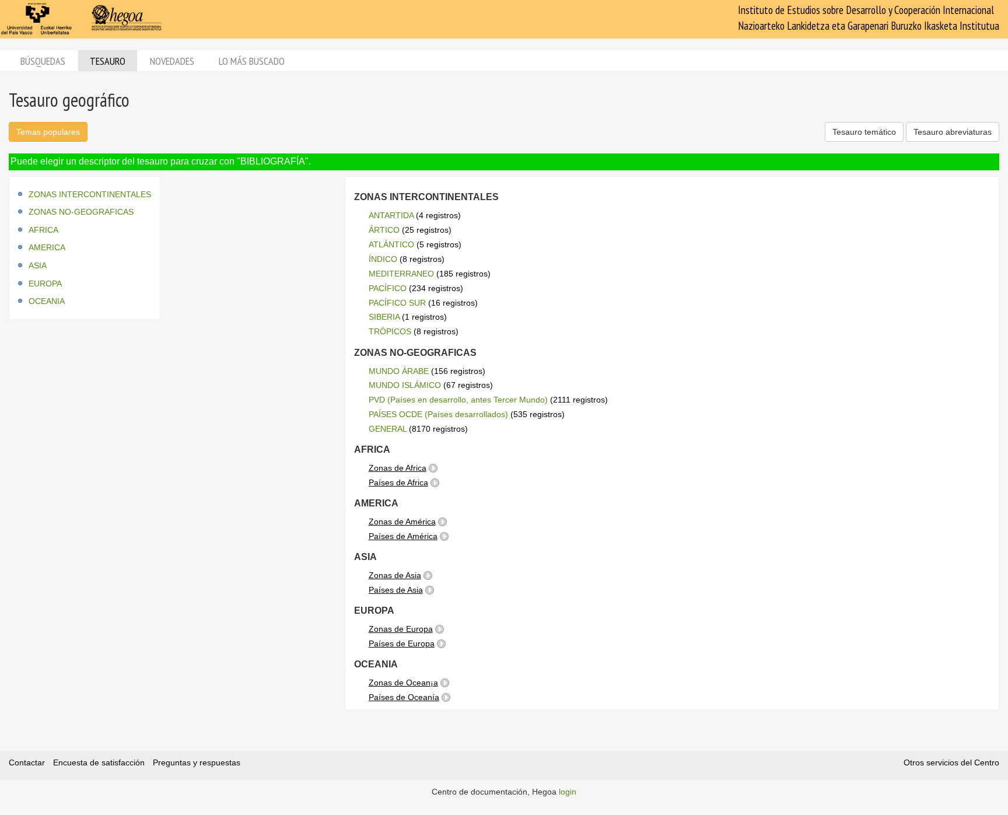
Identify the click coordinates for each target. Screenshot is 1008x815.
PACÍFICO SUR (397, 302)
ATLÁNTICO (391, 244)
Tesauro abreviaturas (953, 132)
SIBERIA (384, 316)
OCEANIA (47, 301)
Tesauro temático (864, 132)
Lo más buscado (252, 61)
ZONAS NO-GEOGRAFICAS (81, 211)
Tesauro (107, 61)
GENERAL (388, 428)
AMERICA (47, 247)
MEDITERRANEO (401, 273)
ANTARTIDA (391, 215)
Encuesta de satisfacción (99, 762)
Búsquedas (42, 61)
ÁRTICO (384, 230)
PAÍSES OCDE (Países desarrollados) (438, 414)
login (567, 791)
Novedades (172, 61)
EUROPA (45, 283)
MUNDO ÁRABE (399, 371)
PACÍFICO (388, 288)
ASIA (38, 265)
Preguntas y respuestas (196, 762)
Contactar (27, 762)
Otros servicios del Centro (951, 762)
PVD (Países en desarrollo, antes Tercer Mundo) (458, 399)
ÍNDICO (383, 259)
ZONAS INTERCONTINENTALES (90, 194)
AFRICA (43, 230)
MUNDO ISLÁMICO (405, 385)
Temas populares (48, 132)
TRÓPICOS (390, 331)
